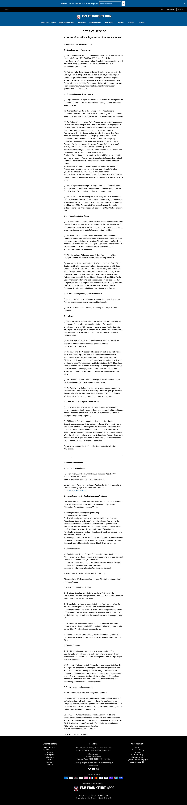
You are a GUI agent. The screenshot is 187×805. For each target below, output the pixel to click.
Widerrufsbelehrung (137, 755)
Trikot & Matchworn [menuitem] (66, 23)
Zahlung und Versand (137, 757)
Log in (161, 9)
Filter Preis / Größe (49, 747)
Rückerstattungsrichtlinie (137, 762)
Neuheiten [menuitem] (82, 23)
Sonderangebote (49, 755)
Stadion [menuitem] (121, 23)
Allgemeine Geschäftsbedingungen (137, 760)
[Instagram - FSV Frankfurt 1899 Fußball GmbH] (97, 769)
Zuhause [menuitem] (131, 23)
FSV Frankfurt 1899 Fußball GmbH (96, 795)
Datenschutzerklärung (137, 750)
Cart (181, 9)
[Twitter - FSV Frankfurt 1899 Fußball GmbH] (89, 769)
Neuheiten (50, 752)
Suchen (137, 747)
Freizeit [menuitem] (141, 23)
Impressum (137, 752)
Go (123, 3)
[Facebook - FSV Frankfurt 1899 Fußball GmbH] (93, 769)
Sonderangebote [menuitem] (95, 23)
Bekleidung (49, 757)
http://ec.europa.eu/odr (78, 490)
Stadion (49, 760)
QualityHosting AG (105, 798)
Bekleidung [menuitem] (109, 23)
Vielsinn (87, 798)
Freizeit (49, 764)
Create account (170, 9)
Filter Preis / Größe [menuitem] (48, 23)
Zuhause (49, 762)
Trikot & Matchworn (49, 750)
